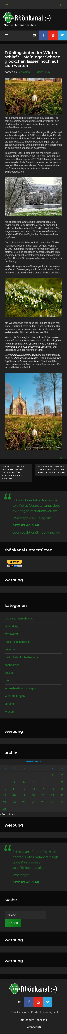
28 (42, 802)
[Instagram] (34, 35)
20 (33, 795)
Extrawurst (11, 634)
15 (52, 788)
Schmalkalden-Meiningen (20, 688)
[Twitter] (62, 35)
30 (62, 802)
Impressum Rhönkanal (34, 1019)
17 (4, 795)
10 (4, 788)
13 (33, 788)
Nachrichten (12, 665)
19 (23, 795)
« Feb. (3, 814)
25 (14, 802)
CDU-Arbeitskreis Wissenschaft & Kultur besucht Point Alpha (50, 469)
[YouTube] (53, 35)
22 (52, 795)
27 (33, 802)
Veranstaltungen (15, 696)
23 (62, 795)
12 (23, 788)
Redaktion (24, 72)
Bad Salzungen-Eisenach (20, 618)
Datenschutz (33, 1027)
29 (52, 802)
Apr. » (12, 814)
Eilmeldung (11, 626)
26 (23, 802)
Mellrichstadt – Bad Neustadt (22, 657)
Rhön (7, 680)
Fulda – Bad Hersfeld (17, 641)
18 (14, 795)
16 (62, 788)
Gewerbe (10, 649)
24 (4, 802)
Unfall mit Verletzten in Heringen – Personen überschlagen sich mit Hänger (15, 472)
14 (42, 788)
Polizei (9, 672)
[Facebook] (43, 35)
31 (4, 808)
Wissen (9, 711)
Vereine (9, 703)
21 (42, 795)
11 (14, 788)
